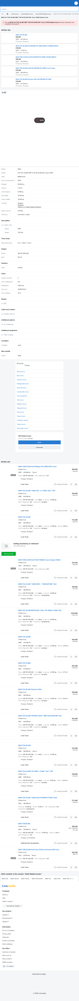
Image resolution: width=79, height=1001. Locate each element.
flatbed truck (21, 176)
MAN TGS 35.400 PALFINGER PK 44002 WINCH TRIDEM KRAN (37, 46)
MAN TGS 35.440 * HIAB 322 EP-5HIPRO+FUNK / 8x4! (37, 798)
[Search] (76, 9)
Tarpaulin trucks (22, 408)
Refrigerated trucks (23, 384)
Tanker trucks (21, 416)
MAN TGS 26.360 (21, 35)
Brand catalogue (7, 944)
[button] (76, 3)
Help (3, 898)
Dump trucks (21, 371)
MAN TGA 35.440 (24, 517)
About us (5, 894)
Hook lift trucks (21, 388)
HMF (19, 229)
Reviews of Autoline (8, 940)
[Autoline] (7, 14)
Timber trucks (21, 424)
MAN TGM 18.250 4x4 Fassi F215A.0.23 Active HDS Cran (38, 849)
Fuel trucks (20, 412)
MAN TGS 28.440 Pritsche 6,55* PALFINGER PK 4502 (33, 79)
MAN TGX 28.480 (24, 637)
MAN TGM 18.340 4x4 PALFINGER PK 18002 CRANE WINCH (36, 57)
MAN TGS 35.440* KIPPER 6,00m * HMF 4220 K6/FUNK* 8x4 (39, 716)
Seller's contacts (7, 901)
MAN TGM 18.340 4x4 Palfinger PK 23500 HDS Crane (37, 466)
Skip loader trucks (22, 428)
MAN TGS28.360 (24, 823)
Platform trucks (21, 404)
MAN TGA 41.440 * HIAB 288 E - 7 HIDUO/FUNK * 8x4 (37, 584)
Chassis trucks (21, 379)
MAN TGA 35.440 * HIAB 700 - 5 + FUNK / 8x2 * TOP (36, 491)
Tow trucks (20, 400)
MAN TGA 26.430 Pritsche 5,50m (30, 689)
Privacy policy (6, 934)
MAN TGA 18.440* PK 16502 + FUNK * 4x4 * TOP (35, 771)
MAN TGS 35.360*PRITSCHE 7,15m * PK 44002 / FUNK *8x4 (39, 610)
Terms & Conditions (8, 930)
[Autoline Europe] (12, 3)
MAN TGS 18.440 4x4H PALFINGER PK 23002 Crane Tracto (35, 68)
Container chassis (22, 420)
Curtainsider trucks (23, 392)
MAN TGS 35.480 (24, 663)
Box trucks (20, 375)
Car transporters (22, 396)
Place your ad (8, 554)
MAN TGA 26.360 (24, 745)
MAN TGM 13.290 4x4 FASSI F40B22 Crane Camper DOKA (39, 560)
